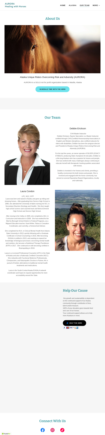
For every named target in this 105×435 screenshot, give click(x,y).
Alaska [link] (72, 5)
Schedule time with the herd (53, 89)
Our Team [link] (84, 5)
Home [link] (63, 5)
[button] (96, 5)
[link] (28, 7)
